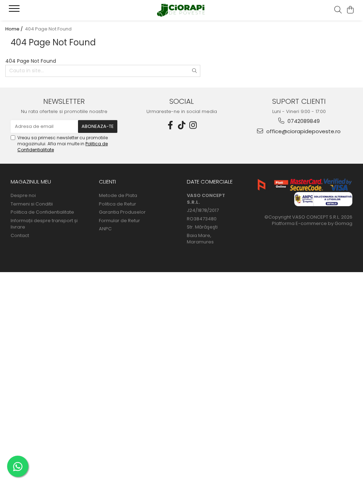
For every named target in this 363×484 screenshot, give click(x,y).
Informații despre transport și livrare (44, 224)
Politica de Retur (117, 204)
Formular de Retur (119, 221)
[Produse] (15, 10)
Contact (20, 235)
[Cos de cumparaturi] (350, 10)
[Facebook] (170, 125)
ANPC (105, 229)
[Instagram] (193, 125)
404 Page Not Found (48, 29)
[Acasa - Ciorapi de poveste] (181, 10)
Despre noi (23, 195)
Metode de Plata (118, 195)
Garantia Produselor (122, 212)
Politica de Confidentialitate (42, 212)
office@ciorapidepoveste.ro (303, 131)
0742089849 (303, 121)
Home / (14, 29)
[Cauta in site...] (338, 10)
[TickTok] (181, 125)
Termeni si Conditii (32, 204)
